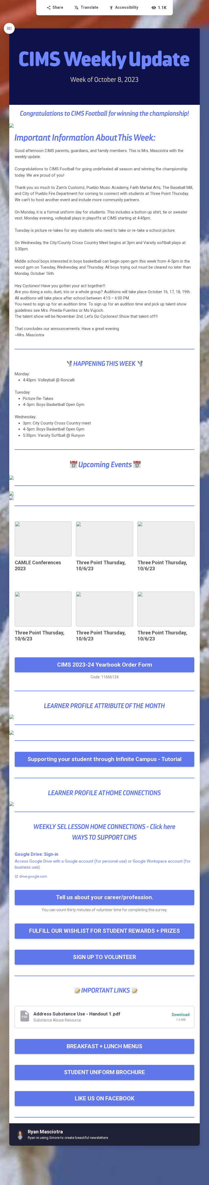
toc (9, 28)
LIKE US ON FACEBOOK (104, 1098)
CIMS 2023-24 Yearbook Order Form (104, 664)
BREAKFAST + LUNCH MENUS (104, 1046)
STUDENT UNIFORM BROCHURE (104, 1072)
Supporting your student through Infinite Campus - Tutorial (104, 759)
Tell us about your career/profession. (104, 897)
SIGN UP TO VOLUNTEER (104, 957)
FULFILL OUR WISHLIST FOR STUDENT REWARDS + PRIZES (104, 931)
